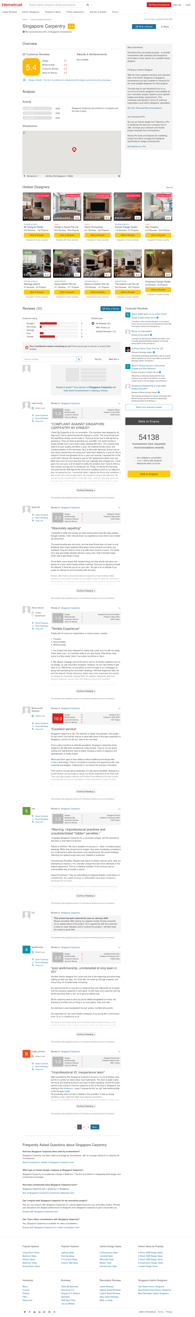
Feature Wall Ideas (69, 1262)
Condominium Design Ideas (150, 1262)
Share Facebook (41, 415)
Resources (27, 1300)
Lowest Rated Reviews (110, 1293)
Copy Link (39, 421)
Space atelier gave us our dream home (149, 313)
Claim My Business (69, 1286)
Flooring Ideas (67, 1255)
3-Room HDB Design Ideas (150, 1252)
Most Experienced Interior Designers (154, 1289)
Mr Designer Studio (33, 227)
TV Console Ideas (69, 1259)
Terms (161, 1311)
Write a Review (145, 26)
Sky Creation (151, 227)
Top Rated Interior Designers (151, 1286)
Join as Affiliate (68, 1303)
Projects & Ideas (53, 11)
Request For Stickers (70, 1293)
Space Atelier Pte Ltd (65, 284)
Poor (29, 333)
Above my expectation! (141, 331)
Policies (26, 1293)
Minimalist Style (107, 1259)
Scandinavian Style (108, 1266)
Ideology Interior (32, 284)
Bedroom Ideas (29, 1255)
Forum (115, 11)
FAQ (25, 1296)
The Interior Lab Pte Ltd (127, 284)
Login (188, 4)
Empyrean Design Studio (158, 281)
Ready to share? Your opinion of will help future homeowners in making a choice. (86, 389)
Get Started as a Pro (136, 146)
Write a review (106, 1300)
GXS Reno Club (68, 1300)
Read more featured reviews (149, 407)
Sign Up (177, 4)
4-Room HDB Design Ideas (150, 1255)
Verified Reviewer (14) (106, 331)
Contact (26, 1289)
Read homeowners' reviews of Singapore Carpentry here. (49, 1162)
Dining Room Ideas (31, 1266)
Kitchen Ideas (29, 1259)
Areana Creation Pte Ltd (97, 284)
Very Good (31, 326)
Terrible (30, 336)
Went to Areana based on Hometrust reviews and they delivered (148, 367)
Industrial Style (106, 1255)
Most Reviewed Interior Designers (153, 1293)
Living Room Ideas (31, 1252)
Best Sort (113, 359)
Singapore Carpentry (70, 403)
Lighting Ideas (67, 1252)
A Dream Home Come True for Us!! (147, 348)
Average (30, 330)
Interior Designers (30, 11)
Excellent (31, 323)
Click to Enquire (37, 235)
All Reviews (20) (103, 323)
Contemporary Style (109, 1252)
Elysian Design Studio (126, 227)
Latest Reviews (9, 11)
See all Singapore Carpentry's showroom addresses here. (49, 1192)
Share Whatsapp (41, 418)
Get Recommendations (159, 4)
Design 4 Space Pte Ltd (66, 227)
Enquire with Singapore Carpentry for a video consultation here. (51, 1227)
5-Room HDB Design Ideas (150, 1259)
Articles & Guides (98, 11)
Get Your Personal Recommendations (144, 108)
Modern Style (106, 1262)
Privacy (169, 1311)
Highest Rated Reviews (110, 1289)
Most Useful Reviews (109, 1296)
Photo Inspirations (75, 11)
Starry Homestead (94, 227)
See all (169, 187)
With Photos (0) (103, 327)
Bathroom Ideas (30, 1262)
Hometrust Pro (67, 1289)
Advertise (65, 1296)
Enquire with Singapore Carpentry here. (40, 1211)
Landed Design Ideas (147, 1266)
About (25, 1286)
